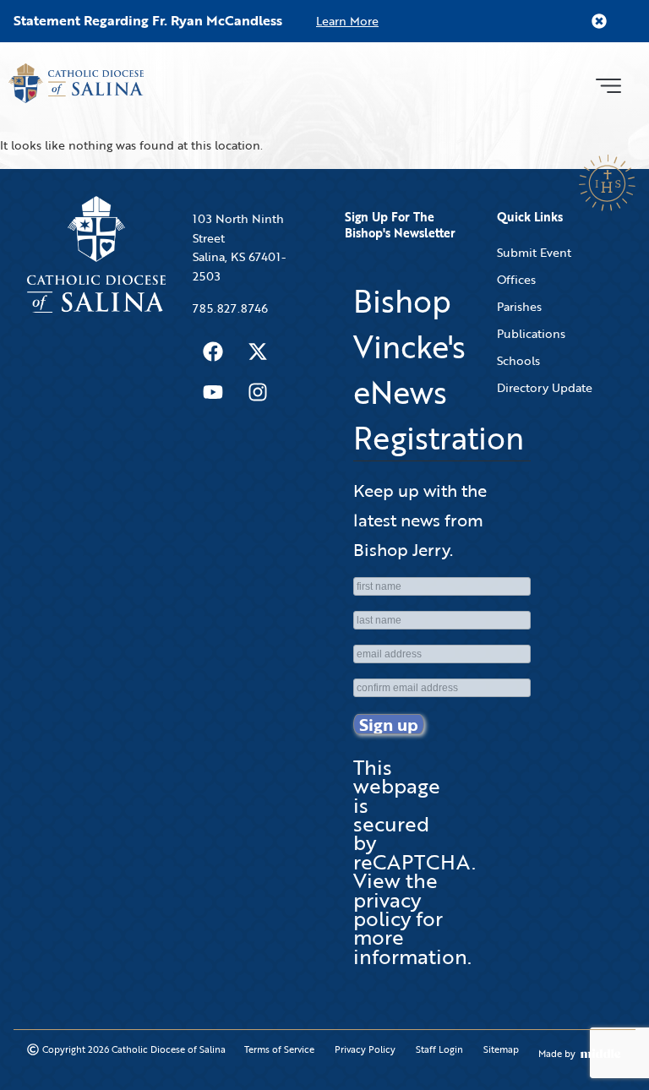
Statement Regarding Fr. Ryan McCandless (148, 20)
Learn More (347, 21)
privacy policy (387, 909)
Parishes (519, 306)
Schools (518, 360)
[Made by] (601, 1054)
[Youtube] (213, 392)
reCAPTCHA (412, 861)
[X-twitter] (257, 351)
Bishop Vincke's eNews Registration (438, 369)
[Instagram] (257, 392)
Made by (556, 1053)
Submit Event (534, 252)
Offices (516, 279)
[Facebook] (213, 351)
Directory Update (544, 387)
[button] (608, 83)
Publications (531, 333)
